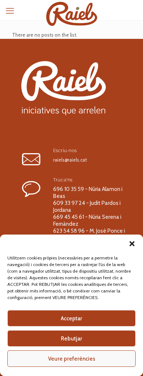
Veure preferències (71, 358)
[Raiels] (71, 9)
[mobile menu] (10, 11)
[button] (132, 243)
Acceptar (71, 318)
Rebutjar (71, 338)
